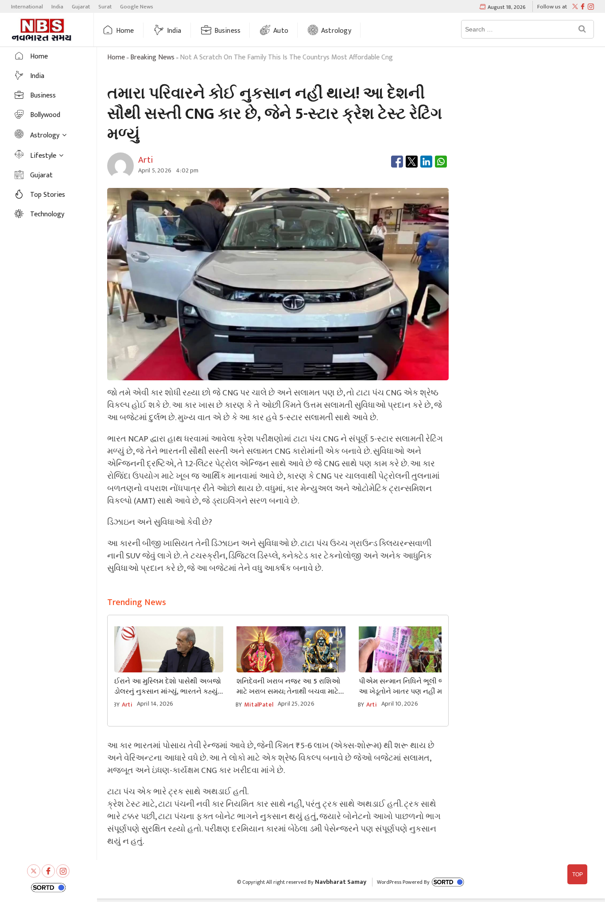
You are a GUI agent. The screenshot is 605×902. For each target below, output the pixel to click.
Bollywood (45, 115)
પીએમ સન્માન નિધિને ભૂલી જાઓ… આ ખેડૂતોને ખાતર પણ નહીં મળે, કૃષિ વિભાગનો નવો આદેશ (410, 686)
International (27, 6)
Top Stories (47, 195)
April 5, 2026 (155, 170)
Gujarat (81, 6)
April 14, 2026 (155, 704)
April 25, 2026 (296, 704)
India (57, 6)
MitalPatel (258, 704)
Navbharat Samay (340, 882)
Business (227, 31)
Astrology (336, 31)
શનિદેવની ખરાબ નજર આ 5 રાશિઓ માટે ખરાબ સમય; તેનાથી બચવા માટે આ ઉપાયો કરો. (288, 686)
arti (127, 704)
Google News (136, 6)
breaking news (152, 57)
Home (125, 31)
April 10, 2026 (399, 704)
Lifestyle (43, 156)
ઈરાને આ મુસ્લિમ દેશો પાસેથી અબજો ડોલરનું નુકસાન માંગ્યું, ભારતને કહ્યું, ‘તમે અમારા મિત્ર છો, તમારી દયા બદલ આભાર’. (167, 686)
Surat (105, 6)
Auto (280, 31)
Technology (47, 214)
